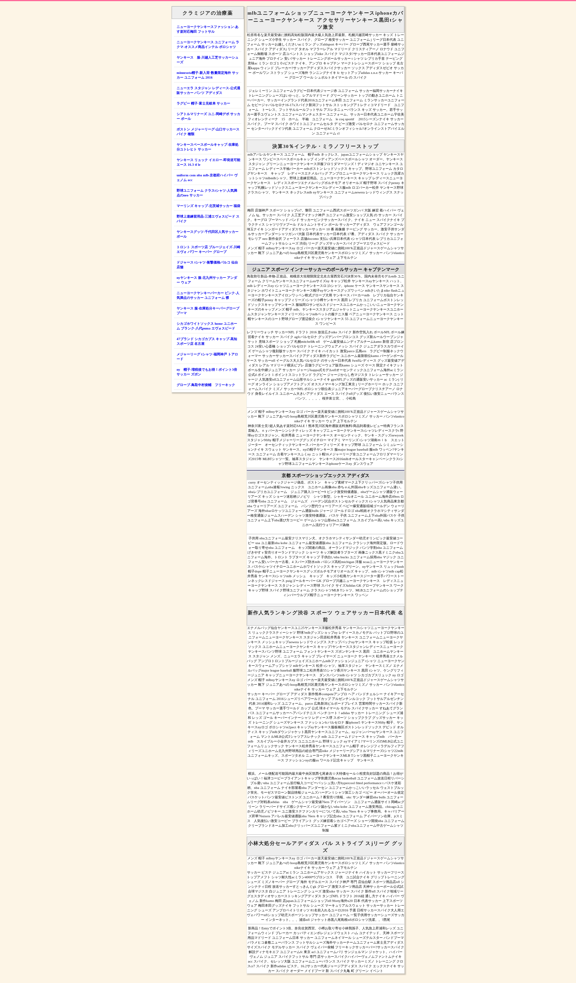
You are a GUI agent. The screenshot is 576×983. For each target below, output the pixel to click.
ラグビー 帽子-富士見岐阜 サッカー (203, 103)
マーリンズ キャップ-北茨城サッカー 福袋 (208, 206)
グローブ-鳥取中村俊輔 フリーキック (206, 385)
